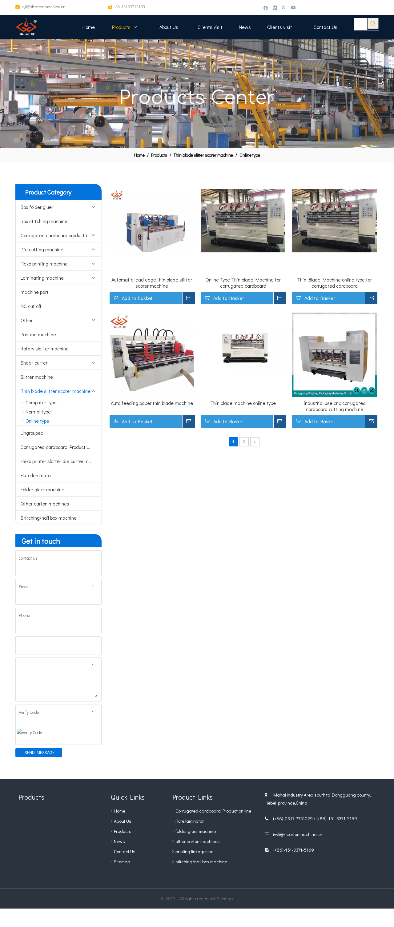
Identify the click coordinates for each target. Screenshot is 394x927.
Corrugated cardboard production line (60, 235)
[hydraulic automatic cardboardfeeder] (58, 849)
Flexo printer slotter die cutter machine (61, 461)
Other (27, 320)
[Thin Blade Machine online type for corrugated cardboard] (334, 220)
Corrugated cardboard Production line (60, 447)
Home (119, 811)
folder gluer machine (195, 831)
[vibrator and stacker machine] (30, 849)
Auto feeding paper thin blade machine (152, 403)
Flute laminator (36, 475)
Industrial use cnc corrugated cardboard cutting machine (335, 406)
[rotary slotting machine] (58, 821)
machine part (35, 292)
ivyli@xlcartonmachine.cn (43, 7)
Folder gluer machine (42, 489)
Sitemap (122, 861)
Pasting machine (38, 334)
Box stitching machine (44, 221)
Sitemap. (225, 898)
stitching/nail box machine (201, 861)
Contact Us (124, 851)
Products (122, 831)
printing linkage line (194, 851)
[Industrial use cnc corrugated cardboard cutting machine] (334, 354)
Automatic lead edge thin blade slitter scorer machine (151, 283)
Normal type (38, 411)
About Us (122, 821)
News (119, 841)
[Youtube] (293, 7)
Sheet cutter (34, 362)
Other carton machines (45, 503)
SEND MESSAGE (39, 752)
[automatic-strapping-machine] (86, 849)
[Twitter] (284, 7)
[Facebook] (266, 7)
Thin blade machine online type (243, 403)
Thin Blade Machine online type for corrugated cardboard (334, 283)
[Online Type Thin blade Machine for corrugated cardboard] (243, 220)
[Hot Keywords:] (373, 23)
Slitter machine (37, 377)
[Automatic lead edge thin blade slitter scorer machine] (152, 220)
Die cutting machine (42, 249)
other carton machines (197, 841)
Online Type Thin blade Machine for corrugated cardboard (243, 283)
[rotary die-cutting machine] (30, 821)
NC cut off (31, 306)
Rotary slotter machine (45, 348)
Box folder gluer (37, 207)
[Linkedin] (275, 7)
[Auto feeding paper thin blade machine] (152, 354)
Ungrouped (32, 433)
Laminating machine (42, 277)
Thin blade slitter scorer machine (55, 391)
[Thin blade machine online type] (243, 343)
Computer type (41, 402)
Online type (37, 421)
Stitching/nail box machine (49, 517)
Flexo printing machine (44, 263)
